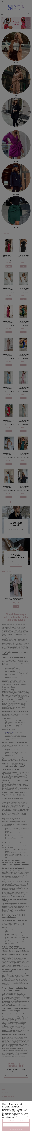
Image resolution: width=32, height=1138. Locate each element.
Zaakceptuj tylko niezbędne (16, 1120)
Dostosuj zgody (16, 1125)
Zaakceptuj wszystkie (16, 1129)
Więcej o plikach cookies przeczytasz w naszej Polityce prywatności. (15, 1116)
